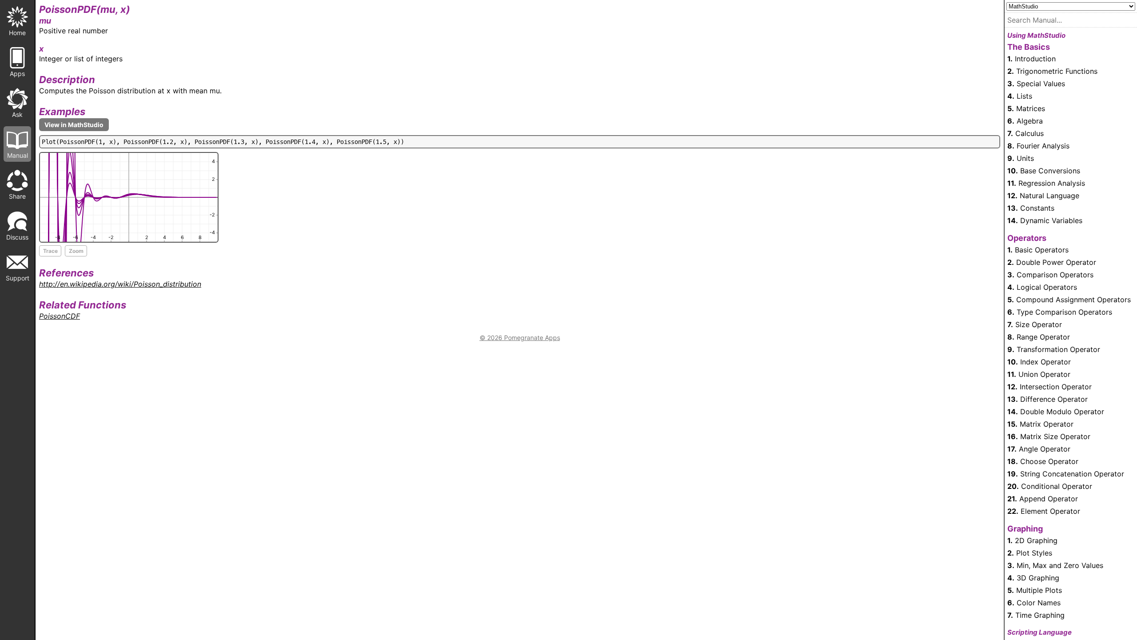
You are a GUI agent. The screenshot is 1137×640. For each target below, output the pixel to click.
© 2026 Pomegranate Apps (520, 337)
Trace (50, 251)
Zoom (76, 251)
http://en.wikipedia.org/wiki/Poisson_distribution (120, 284)
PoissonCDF (59, 316)
